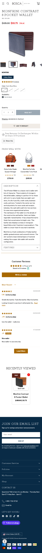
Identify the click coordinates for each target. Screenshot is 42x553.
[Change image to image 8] (13, 64)
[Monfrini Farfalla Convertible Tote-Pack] (28, 157)
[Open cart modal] (38, 3)
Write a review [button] (21, 275)
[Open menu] (3, 3)
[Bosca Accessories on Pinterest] (6, 516)
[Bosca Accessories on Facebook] (3, 516)
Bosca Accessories (20, 538)
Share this (9, 141)
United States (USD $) (12, 534)
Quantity (5, 108)
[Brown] (32, 166)
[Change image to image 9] (23, 64)
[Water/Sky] (22, 90)
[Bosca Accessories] (21, 3)
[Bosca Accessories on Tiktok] (14, 516)
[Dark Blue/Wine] (21, 43)
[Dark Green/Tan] (16, 90)
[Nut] (28, 166)
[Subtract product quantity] (4, 112)
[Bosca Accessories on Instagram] (10, 516)
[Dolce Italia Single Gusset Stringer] (10, 157)
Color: (9, 86)
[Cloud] (24, 166)
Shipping (5, 119)
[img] (7, 291)
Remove (28, 374)
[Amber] (8, 166)
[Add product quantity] (12, 112)
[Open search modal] (7, 3)
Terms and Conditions (29, 446)
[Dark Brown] (12, 166)
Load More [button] (21, 351)
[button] (7, 82)
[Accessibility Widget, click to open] (4, 541)
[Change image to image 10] (33, 64)
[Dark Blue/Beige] (10, 90)
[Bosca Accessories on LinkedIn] (18, 516)
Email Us (8, 505)
